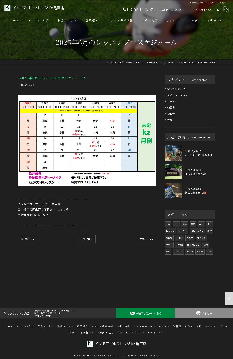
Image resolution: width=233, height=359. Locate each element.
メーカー (182, 231)
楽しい (190, 251)
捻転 (206, 244)
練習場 (171, 107)
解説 (185, 224)
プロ (176, 224)
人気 (168, 224)
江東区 (179, 237)
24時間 (179, 244)
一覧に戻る (87, 239)
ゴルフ (190, 237)
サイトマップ (156, 332)
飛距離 (200, 251)
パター (169, 244)
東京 (209, 224)
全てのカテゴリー (177, 89)
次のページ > (146, 239)
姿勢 (209, 251)
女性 (168, 251)
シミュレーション (177, 95)
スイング (201, 237)
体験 (169, 120)
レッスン (172, 101)
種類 (193, 224)
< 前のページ (27, 239)
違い (201, 224)
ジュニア (178, 251)
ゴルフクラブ (197, 231)
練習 (209, 231)
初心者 (171, 113)
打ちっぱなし (193, 244)
